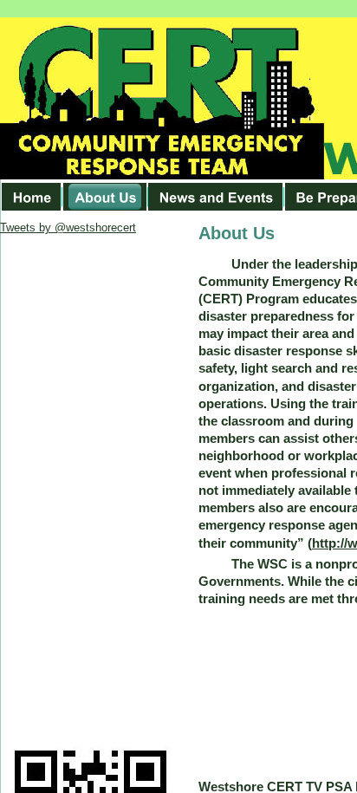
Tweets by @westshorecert (68, 227)
